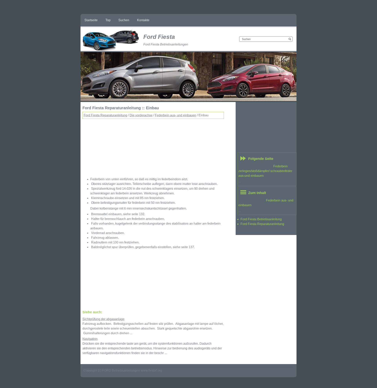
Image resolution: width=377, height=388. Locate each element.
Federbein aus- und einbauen (175, 115)
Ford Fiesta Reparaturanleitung (105, 115)
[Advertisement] (153, 146)
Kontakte (143, 20)
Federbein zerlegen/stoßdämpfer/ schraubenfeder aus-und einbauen (265, 171)
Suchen (123, 20)
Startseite (91, 20)
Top (108, 20)
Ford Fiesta (159, 37)
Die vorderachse (141, 115)
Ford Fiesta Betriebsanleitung (261, 219)
